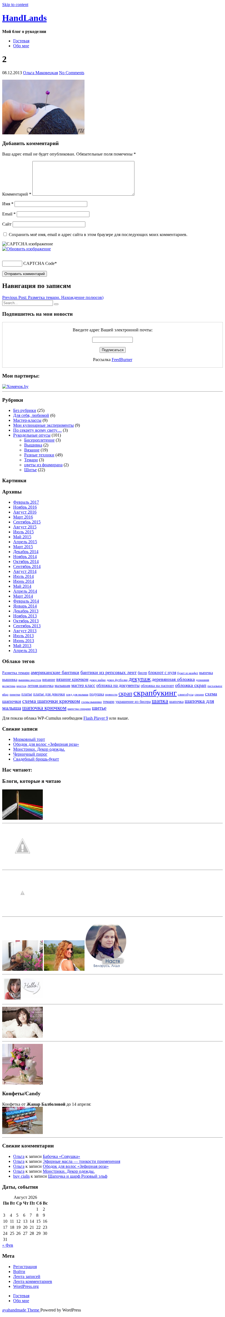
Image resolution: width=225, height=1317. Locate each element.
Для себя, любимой (31, 415)
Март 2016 (23, 517)
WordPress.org (26, 1286)
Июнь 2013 (23, 640)
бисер (142, 673)
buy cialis (21, 1176)
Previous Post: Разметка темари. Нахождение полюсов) (52, 297)
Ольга (18, 1156)
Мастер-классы (27, 420)
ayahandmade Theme (21, 1310)
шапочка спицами (79, 708)
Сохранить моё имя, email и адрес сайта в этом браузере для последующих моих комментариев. (98, 234)
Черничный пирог (30, 754)
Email (9, 214)
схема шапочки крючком (51, 701)
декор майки (97, 679)
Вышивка (33, 445)
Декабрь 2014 (25, 551)
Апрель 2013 (25, 650)
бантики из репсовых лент (108, 672)
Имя (7, 203)
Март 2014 (23, 596)
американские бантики (55, 672)
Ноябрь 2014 (25, 556)
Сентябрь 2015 (27, 522)
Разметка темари (16, 673)
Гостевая (21, 40)
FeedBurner (122, 359)
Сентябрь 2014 (27, 566)
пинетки (15, 694)
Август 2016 (24, 512)
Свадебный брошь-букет (36, 759)
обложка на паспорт (157, 686)
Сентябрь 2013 (27, 625)
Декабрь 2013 (25, 611)
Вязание (32, 450)
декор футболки (117, 679)
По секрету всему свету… (37, 430)
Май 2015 (22, 536)
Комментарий (16, 194)
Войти (19, 1271)
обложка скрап (190, 685)
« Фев (7, 1245)
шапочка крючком (44, 708)
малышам (62, 686)
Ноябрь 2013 (25, 616)
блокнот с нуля (162, 672)
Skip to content (15, 4)
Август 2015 (24, 527)
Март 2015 (23, 546)
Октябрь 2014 (26, 561)
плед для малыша (77, 694)
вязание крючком (72, 679)
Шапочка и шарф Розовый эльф (77, 1176)
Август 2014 (24, 571)
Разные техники (39, 455)
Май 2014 (22, 586)
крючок (21, 685)
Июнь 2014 (23, 581)
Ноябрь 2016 (25, 507)
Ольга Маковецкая (40, 72)
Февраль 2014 (26, 601)
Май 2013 (22, 645)
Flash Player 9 (95, 718)
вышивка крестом (29, 679)
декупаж (140, 678)
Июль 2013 (23, 635)
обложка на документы (118, 685)
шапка (160, 700)
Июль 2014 (23, 576)
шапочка (176, 702)
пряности (111, 694)
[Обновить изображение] (26, 248)
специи (199, 694)
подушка (96, 694)
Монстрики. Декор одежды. (39, 749)
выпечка (206, 673)
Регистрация (25, 1266)
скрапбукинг (155, 692)
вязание (48, 680)
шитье (99, 708)
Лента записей (26, 1276)
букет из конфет (187, 673)
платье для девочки (49, 694)
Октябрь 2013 (26, 621)
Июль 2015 (23, 531)
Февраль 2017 (26, 502)
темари (108, 702)
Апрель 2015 (25, 541)
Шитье (30, 469)
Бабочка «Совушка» (61, 1156)
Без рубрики (24, 410)
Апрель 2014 (25, 591)
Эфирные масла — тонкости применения (81, 1161)
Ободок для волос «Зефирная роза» (46, 744)
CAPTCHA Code (39, 263)
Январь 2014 (25, 606)
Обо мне (21, 45)
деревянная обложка (173, 679)
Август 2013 (24, 630)
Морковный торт (29, 739)
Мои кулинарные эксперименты (43, 425)
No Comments (71, 72)
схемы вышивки (91, 701)
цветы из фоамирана (43, 464)
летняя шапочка (40, 686)
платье (26, 694)
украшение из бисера (133, 702)
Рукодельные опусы (31, 435)
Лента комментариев (32, 1281)
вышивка (9, 680)
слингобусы (185, 694)
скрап (125, 693)
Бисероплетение (39, 440)
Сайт (7, 224)
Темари (31, 460)
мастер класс (83, 685)
